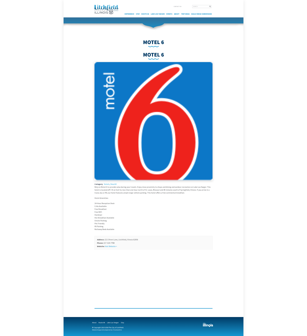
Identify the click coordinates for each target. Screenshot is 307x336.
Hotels (106, 184)
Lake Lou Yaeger (158, 14)
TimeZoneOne (117, 330)
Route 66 (145, 14)
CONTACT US (177, 6)
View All (113, 184)
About (176, 14)
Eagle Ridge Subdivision (201, 14)
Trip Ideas (185, 14)
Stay (138, 14)
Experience (129, 14)
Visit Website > (111, 246)
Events (169, 14)
